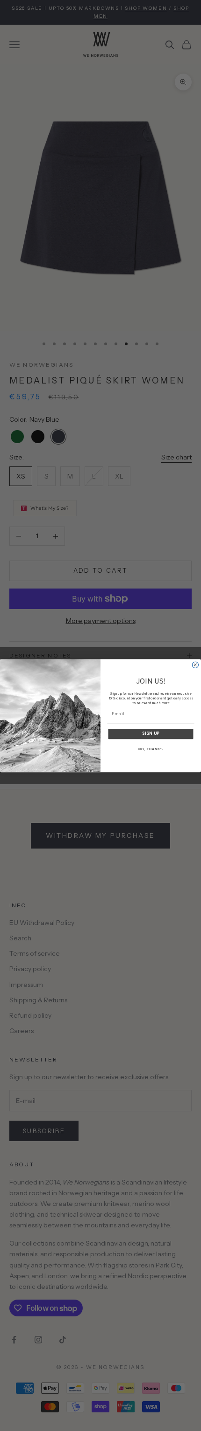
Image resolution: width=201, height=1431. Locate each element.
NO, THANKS (150, 749)
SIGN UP (150, 733)
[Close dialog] (195, 665)
